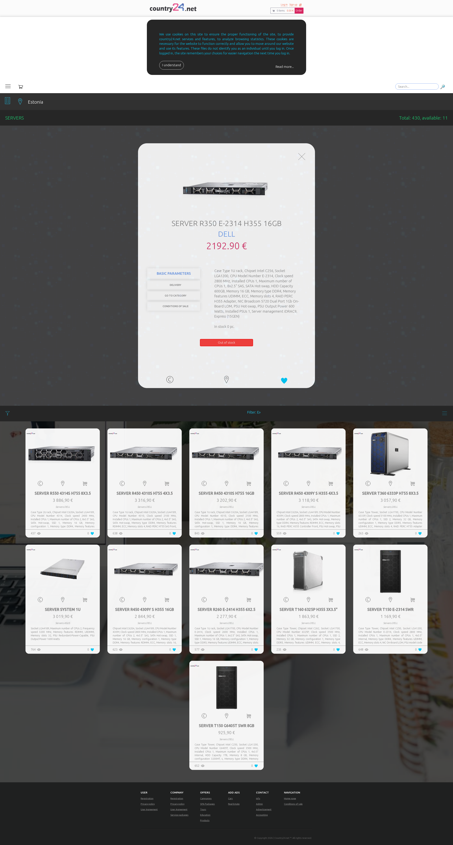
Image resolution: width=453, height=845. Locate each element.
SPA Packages (207, 804)
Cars (230, 798)
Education (205, 815)
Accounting (262, 815)
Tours (203, 809)
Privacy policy (148, 804)
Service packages (179, 815)
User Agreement (149, 809)
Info (258, 798)
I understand (171, 65)
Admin (259, 804)
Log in (284, 4)
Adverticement (263, 809)
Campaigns (206, 798)
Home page (290, 798)
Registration (147, 798)
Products (205, 820)
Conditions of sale (293, 804)
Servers (302, 276)
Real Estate (234, 804)
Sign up (293, 4)
